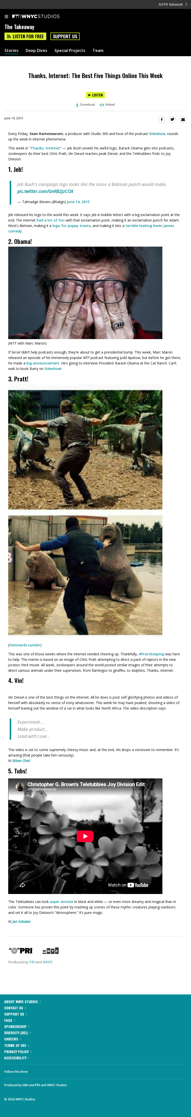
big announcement (42, 363)
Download (87, 104)
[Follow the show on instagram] (63, 1070)
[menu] (6, 17)
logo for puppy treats (71, 225)
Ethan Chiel (21, 760)
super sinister (61, 901)
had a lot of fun (51, 220)
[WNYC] (51, 952)
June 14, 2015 (78, 201)
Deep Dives (36, 50)
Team (98, 50)
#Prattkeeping (151, 654)
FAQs (8, 1020)
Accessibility (15, 1057)
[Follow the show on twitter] (50, 1070)
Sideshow (157, 133)
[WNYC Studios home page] (42, 16)
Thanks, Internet (45, 148)
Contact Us (13, 1007)
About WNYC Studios (21, 1001)
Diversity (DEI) (16, 1032)
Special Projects (69, 50)
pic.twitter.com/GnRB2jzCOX (45, 191)
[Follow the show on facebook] (36, 1070)
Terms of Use (15, 1045)
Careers (11, 1038)
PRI (32, 962)
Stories (11, 50)
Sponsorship (15, 1026)
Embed (110, 104)
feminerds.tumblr (24, 645)
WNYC (48, 962)
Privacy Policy (16, 1051)
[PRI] (21, 952)
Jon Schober (21, 921)
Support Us (65, 36)
